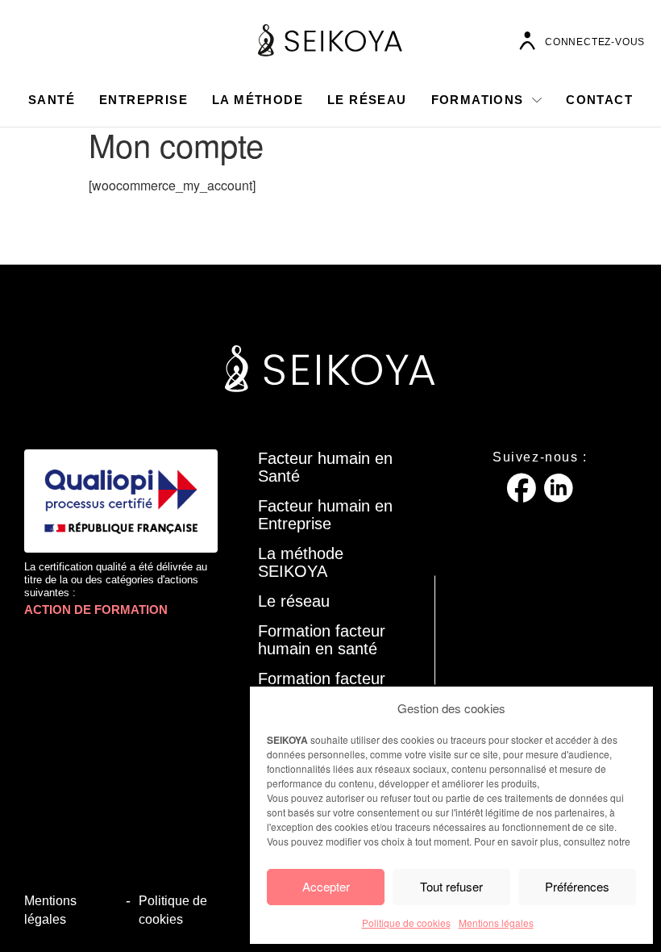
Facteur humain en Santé (325, 467)
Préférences (577, 886)
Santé (51, 99)
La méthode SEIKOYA (300, 562)
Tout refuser (451, 886)
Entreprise (143, 99)
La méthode (257, 99)
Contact (599, 99)
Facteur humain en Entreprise (325, 514)
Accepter (326, 886)
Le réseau (367, 99)
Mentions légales (496, 922)
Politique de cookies (406, 922)
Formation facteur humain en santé (321, 640)
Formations (477, 99)
